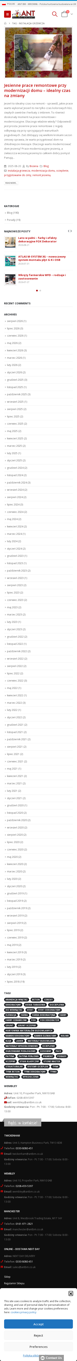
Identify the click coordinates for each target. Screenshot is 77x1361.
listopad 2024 (15, 475)
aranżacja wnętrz (17, 999)
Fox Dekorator (49, 1020)
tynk (55, 1066)
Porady (11, 220)
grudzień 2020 (15, 805)
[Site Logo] (23, 14)
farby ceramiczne (16, 1020)
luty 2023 (12, 622)
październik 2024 (17, 482)
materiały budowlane (41, 1040)
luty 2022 (12, 710)
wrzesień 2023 (15, 578)
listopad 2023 (15, 563)
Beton (36, 999)
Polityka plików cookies (36, 1355)
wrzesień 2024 (15, 489)
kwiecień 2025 (15, 438)
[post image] (38, 52)
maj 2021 (12, 768)
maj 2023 (12, 607)
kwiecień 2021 (15, 776)
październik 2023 (17, 570)
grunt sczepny (27, 1025)
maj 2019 (12, 945)
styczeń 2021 (14, 798)
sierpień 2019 (15, 923)
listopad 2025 (15, 387)
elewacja (11, 1015)
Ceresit (48, 999)
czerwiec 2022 (15, 680)
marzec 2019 (14, 959)
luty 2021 (12, 791)
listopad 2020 (15, 813)
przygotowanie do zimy (17, 175)
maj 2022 (12, 688)
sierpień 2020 (15, 834)
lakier (19, 1040)
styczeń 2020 (14, 886)
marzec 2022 (14, 703)
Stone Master (52, 1061)
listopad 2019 (15, 901)
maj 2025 (12, 431)
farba (24, 1015)
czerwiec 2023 (15, 600)
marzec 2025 (14, 446)
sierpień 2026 (15, 321)
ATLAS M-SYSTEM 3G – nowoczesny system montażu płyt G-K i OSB (42, 258)
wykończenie (31, 1076)
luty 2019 (12, 967)
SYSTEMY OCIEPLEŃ (37, 1066)
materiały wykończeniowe (22, 1046)
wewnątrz (12, 1076)
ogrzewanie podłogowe (21, 1051)
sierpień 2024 (15, 497)
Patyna (10, 1056)
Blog (46, 166)
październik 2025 (17, 394)
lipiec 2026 (13, 328)
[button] (71, 1293)
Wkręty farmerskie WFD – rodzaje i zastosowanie (42, 276)
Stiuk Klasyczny (29, 1061)
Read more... (11, 183)
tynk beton (13, 1071)
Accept (38, 1324)
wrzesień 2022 (15, 658)
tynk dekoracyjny (35, 1071)
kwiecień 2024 (15, 526)
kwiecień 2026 (15, 350)
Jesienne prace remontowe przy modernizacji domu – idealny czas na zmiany (37, 90)
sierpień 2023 (15, 585)
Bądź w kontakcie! (22, 1122)
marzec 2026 (14, 358)
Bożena (34, 166)
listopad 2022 (15, 644)
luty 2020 (12, 879)
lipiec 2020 (13, 842)
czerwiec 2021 (15, 761)
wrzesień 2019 (15, 915)
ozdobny (45, 1051)
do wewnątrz (14, 1009)
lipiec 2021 (13, 754)
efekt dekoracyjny (49, 1009)
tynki (53, 1071)
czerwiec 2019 (15, 937)
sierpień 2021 (15, 746)
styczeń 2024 (14, 548)
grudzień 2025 (15, 379)
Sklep (7, 1276)
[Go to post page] (10, 242)
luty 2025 (12, 453)
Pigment (48, 1056)
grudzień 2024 (15, 468)
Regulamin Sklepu (14, 1283)
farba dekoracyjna (43, 1015)
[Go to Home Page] (5, 23)
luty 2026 (12, 365)
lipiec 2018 (13, 981)
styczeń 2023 (14, 629)
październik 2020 (17, 820)
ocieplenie (62, 170)
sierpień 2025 (15, 409)
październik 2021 (17, 739)
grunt (9, 1025)
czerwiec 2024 (15, 512)
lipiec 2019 (13, 930)
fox (33, 1020)
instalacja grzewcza (19, 170)
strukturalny (14, 1066)
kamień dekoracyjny (18, 1035)
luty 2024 (12, 541)
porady (61, 1056)
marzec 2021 (14, 783)
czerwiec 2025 (15, 423)
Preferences (39, 1347)
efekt (30, 1009)
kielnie (65, 1035)
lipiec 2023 (13, 592)
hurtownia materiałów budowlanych (29, 1030)
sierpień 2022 (15, 666)
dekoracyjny (13, 1004)
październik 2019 (17, 908)
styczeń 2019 (14, 974)
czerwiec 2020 (15, 849)
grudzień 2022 (15, 636)
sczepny (10, 1061)
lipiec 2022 (13, 673)
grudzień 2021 (15, 724)
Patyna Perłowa (29, 1056)
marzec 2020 (14, 871)
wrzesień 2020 (15, 827)
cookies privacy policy (23, 1312)
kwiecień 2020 (15, 864)
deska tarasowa (35, 1004)
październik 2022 (17, 651)
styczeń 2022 (14, 717)
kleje (8, 1040)
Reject (38, 1335)
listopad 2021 (15, 732)
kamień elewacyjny (45, 1035)
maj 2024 (12, 519)
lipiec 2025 (13, 416)
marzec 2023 (14, 614)
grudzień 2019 (15, 893)
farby (63, 1015)
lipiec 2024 (13, 504)
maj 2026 (12, 343)
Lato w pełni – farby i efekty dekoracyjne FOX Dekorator (37, 239)
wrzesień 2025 (15, 401)
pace (58, 1051)
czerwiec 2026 (15, 335)
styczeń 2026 (14, 372)
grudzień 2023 (15, 556)
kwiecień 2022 (15, 695)
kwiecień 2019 (15, 952)
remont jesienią (41, 175)
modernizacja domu (43, 170)
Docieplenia (57, 1004)
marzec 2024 (14, 534)
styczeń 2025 (14, 460)
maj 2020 (12, 857)
